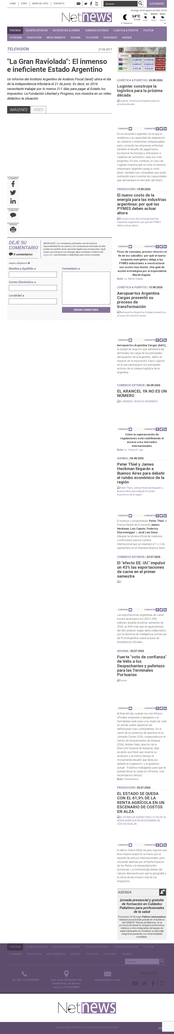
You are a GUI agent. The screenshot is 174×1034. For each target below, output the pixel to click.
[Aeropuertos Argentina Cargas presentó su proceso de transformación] (142, 314)
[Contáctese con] (78, 3)
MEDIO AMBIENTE (56, 37)
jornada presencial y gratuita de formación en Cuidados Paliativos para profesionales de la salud (142, 906)
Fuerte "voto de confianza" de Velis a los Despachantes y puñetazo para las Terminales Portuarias (142, 666)
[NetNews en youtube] (96, 3)
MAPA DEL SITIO (40, 3)
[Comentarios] (13, 216)
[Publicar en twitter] (13, 193)
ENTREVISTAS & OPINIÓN (66, 30)
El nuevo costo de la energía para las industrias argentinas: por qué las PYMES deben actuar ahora (141, 204)
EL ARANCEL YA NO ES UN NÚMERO (142, 393)
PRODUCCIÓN (34, 37)
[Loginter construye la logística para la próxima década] (142, 102)
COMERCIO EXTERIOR (96, 30)
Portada (15, 30)
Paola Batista (131, 779)
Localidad (15, 295)
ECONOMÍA (16, 37)
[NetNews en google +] (100, 3)
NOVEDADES (110, 37)
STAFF (24, 3)
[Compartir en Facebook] (13, 184)
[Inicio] (87, 15)
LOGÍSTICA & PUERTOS (126, 30)
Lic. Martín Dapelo (133, 278)
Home (13, 3)
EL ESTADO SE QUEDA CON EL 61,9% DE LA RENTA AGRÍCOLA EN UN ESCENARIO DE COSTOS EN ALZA (140, 802)
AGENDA (127, 37)
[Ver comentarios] (130, 128)
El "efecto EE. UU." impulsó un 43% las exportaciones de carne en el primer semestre (141, 570)
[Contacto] (135, 983)
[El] (142, 582)
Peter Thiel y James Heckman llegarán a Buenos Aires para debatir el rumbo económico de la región (141, 473)
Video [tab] (38, 110)
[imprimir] (13, 230)
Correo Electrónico (21, 282)
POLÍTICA (148, 30)
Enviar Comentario (86, 310)
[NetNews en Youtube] (162, 983)
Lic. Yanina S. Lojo (133, 449)
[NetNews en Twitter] (85, 3)
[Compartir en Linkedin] (13, 201)
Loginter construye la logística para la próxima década (139, 91)
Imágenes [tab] (19, 110)
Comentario (70, 268)
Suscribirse (157, 3)
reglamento (48, 255)
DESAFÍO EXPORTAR (37, 30)
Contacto (58, 3)
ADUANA (76, 37)
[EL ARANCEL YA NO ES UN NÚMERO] (142, 401)
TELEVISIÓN (92, 37)
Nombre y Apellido (21, 268)
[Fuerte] (142, 680)
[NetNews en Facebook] (91, 3)
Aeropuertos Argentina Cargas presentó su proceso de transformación (138, 300)
